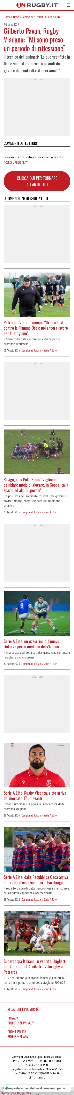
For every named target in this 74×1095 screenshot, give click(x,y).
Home (7, 17)
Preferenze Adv (17, 1036)
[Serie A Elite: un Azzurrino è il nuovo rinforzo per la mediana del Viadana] (37, 614)
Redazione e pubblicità (23, 1009)
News (16, 17)
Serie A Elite (54, 17)
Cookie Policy (16, 1031)
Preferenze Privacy (20, 1023)
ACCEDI (8, 162)
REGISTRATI (22, 162)
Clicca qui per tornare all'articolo (37, 181)
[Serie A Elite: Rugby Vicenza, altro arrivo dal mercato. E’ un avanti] (37, 765)
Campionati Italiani (33, 17)
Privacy (12, 1018)
